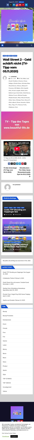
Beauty (6, 207)
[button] (31, 45)
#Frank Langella (16, 90)
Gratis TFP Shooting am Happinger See (15, 211)
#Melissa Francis (13, 95)
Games (21, 240)
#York (16, 107)
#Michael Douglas (22, 95)
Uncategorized (7, 387)
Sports (5, 370)
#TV (16, 104)
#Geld (22, 90)
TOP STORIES (7, 242)
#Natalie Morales (13, 97)
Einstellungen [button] (5, 436)
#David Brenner (13, 85)
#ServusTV (27, 100)
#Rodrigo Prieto (20, 100)
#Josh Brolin (19, 93)
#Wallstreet (11, 107)
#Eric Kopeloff (24, 88)
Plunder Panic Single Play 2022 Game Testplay (16, 294)
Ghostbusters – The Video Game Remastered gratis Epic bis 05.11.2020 (23, 171)
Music (4, 357)
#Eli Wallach (17, 88)
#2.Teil (20, 78)
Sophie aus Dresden (9, 300)
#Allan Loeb (26, 78)
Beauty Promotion (8, 315)
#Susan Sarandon (21, 102)
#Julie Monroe (26, 93)
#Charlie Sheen (17, 83)
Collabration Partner (8, 278)
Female (10, 207)
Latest (18, 207)
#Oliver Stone (12, 100)
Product (5, 366)
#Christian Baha (26, 83)
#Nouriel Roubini (25, 97)
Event (4, 324)
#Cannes (20, 81)
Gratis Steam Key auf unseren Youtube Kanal (15, 228)
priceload (13, 76)
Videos (15, 55)
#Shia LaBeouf (12, 102)
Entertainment (8, 225)
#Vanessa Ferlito (22, 104)
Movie (11, 55)
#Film (10, 90)
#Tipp (13, 104)
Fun (7, 55)
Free (4, 55)
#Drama (19, 85)
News (23, 207)
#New (19, 97)
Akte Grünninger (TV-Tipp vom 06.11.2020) (10, 170)
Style (4, 374)
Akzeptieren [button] (14, 436)
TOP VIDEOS (21, 225)
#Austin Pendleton (13, 81)
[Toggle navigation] (17, 45)
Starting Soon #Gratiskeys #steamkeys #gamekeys (16, 245)
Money (5, 349)
